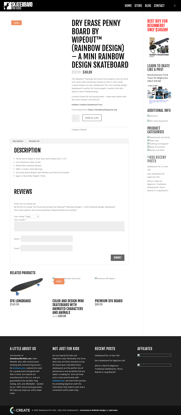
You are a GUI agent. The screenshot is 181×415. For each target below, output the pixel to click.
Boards (84, 129)
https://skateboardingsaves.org (102, 109)
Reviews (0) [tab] (34, 141)
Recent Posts (156, 159)
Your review (20, 219)
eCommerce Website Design (93, 410)
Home (128, 6)
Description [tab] (18, 141)
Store (138, 6)
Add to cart (92, 118)
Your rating (20, 216)
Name (17, 239)
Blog (148, 6)
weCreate (113, 410)
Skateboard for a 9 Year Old (107, 355)
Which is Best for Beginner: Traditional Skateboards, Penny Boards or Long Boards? (109, 368)
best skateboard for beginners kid (110, 360)
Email (17, 248)
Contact (159, 6)
